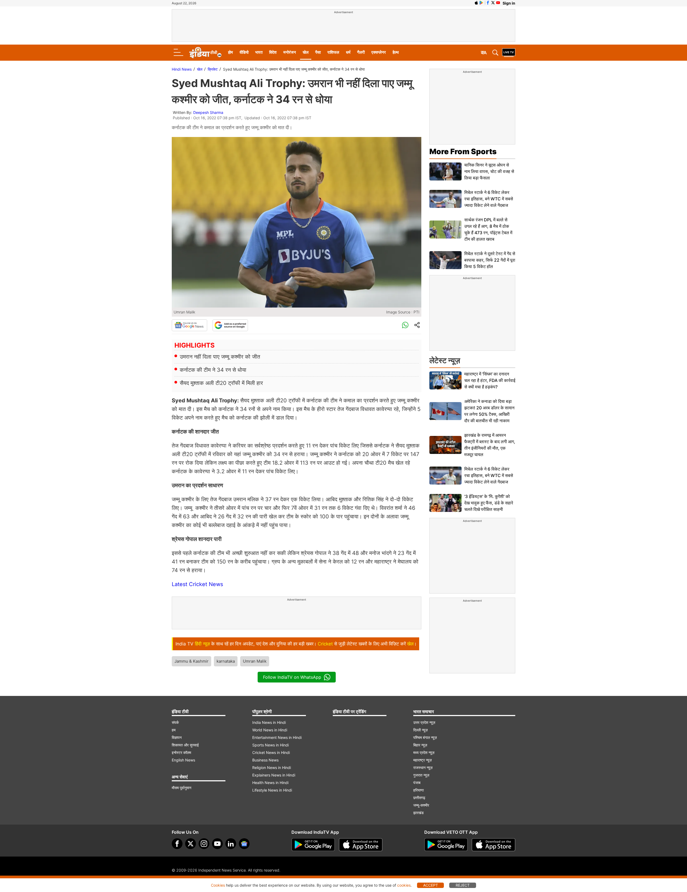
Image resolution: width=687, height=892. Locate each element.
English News (183, 760)
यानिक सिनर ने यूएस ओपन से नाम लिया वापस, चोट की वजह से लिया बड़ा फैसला (489, 171)
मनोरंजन (289, 52)
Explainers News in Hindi (273, 775)
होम (230, 52)
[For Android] (446, 844)
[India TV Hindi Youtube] (498, 3)
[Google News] (189, 325)
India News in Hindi (269, 722)
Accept (430, 885)
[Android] (481, 3)
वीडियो (244, 52)
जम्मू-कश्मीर (421, 805)
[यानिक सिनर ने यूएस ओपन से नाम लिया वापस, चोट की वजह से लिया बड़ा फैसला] (445, 171)
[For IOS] (493, 844)
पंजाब (417, 782)
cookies (404, 885)
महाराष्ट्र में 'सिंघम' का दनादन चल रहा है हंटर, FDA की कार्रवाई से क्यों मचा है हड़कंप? (489, 380)
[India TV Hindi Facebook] (488, 3)
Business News (265, 760)
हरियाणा (418, 790)
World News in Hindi (269, 730)
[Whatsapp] (405, 325)
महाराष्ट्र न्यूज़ (422, 760)
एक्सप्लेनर (378, 52)
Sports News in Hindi (270, 745)
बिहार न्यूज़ (420, 745)
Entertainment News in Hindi (277, 737)
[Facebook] (177, 843)
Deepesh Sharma (208, 112)
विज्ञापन (177, 737)
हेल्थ (396, 52)
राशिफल (333, 52)
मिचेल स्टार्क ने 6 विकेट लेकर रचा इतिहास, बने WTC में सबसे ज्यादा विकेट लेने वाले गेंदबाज (488, 199)
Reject (463, 885)
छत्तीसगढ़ (419, 797)
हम (174, 730)
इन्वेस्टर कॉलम (181, 752)
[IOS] (476, 3)
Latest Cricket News (197, 584)
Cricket (325, 644)
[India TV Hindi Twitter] (493, 3)
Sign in (509, 3)
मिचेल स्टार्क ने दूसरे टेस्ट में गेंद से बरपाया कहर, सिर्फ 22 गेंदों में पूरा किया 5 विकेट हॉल (489, 260)
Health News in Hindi (270, 782)
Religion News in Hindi (271, 767)
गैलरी (361, 52)
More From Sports (462, 151)
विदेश (273, 52)
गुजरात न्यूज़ (421, 775)
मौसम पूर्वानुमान (181, 787)
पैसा (318, 52)
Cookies (218, 885)
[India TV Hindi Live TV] (508, 53)
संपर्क (175, 722)
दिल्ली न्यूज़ (420, 730)
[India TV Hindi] (205, 53)
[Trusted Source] (230, 325)
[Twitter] (190, 843)
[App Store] (360, 844)
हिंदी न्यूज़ (202, 644)
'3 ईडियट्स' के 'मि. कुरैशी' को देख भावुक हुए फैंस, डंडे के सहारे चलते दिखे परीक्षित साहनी (488, 503)
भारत (258, 52)
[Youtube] (217, 843)
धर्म (348, 52)
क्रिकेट (213, 69)
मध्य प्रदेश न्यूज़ (423, 752)
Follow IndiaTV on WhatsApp (292, 677)
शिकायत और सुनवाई (185, 745)
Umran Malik (254, 661)
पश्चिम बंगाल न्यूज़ (425, 737)
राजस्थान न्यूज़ (423, 767)
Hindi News (182, 69)
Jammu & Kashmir (191, 661)
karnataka (226, 661)
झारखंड (418, 812)
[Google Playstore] (313, 844)
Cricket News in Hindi (271, 752)
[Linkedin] (230, 843)
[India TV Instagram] (204, 843)
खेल (306, 52)
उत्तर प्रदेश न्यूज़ (424, 722)
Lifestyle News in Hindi (272, 790)
